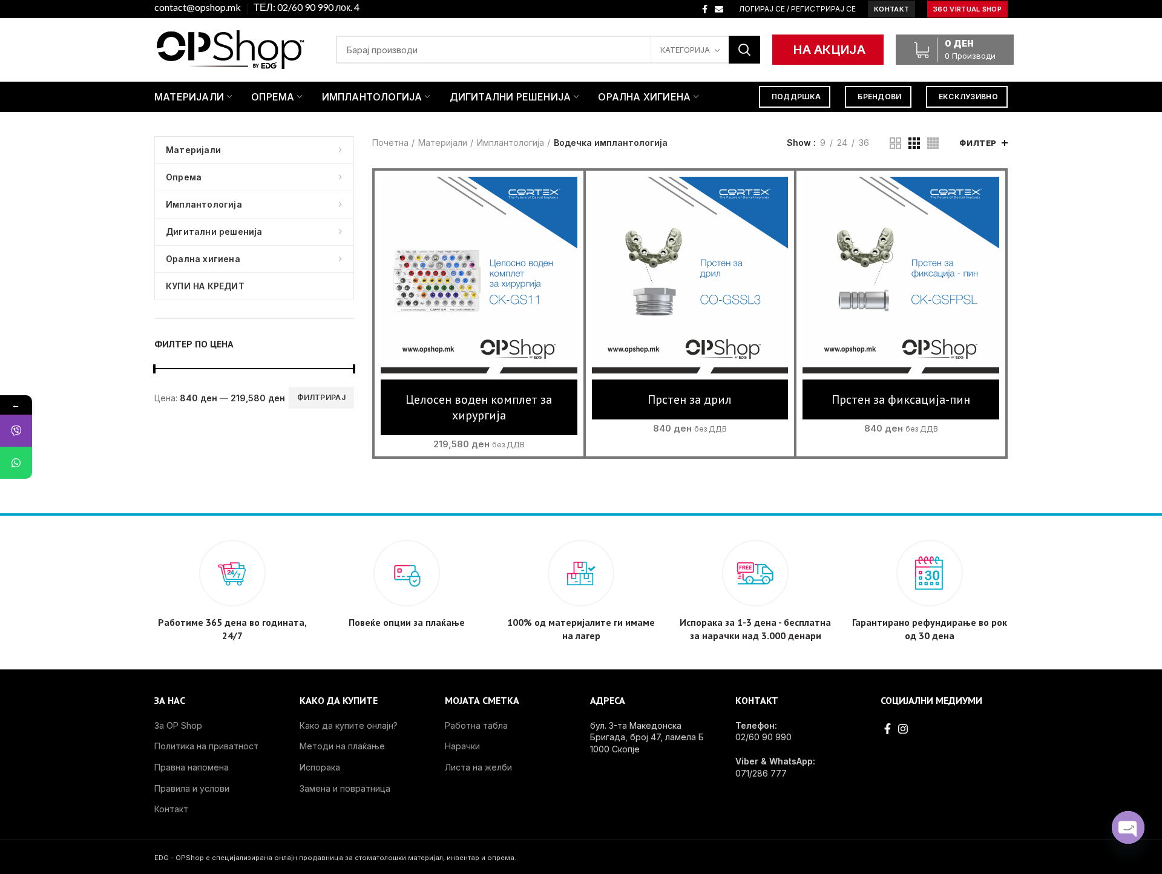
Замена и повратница (345, 788)
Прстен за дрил (690, 399)
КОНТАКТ (891, 9)
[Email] (719, 9)
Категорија (685, 49)
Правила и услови (191, 788)
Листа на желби (478, 767)
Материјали (442, 142)
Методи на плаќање (342, 746)
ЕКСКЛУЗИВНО (968, 96)
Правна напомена (191, 767)
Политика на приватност (206, 746)
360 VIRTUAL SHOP (967, 9)
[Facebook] (704, 9)
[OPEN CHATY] (1128, 827)
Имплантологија (510, 142)
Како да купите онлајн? (349, 725)
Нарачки (462, 746)
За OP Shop (178, 725)
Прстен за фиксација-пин (901, 399)
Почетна (390, 142)
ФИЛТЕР (978, 143)
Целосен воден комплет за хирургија (478, 407)
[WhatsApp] (16, 463)
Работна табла (476, 725)
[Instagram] (902, 729)
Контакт (171, 809)
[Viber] (16, 431)
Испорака (320, 767)
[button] (479, 286)
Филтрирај (321, 397)
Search (744, 50)
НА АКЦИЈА (829, 49)
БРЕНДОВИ (879, 96)
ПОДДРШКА (796, 96)
